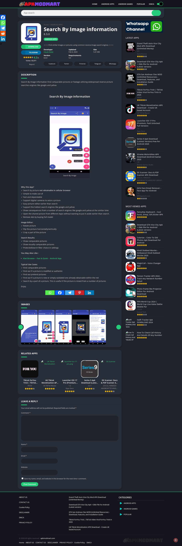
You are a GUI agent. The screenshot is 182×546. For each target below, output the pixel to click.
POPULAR (141, 4)
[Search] (156, 13)
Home (46, 24)
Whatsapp (112, 64)
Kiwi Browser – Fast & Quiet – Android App (42, 258)
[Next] (119, 327)
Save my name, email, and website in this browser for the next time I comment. (55, 478)
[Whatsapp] (50, 292)
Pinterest (82, 64)
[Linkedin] (89, 292)
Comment (25, 413)
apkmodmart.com (48, 538)
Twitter (66, 64)
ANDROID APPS (107, 4)
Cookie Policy (24, 507)
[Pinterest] (79, 292)
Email (24, 456)
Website (24, 467)
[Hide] (1, 44)
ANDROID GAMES (125, 4)
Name (24, 444)
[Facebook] (59, 292)
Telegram (97, 64)
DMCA (151, 4)
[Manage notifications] (176, 540)
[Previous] (21, 327)
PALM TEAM (48, 52)
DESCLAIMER (24, 512)
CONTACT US (24, 502)
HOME (94, 4)
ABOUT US (23, 497)
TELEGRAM (33, 52)
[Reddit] (3, 33)
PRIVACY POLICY (25, 522)
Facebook (52, 64)
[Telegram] (69, 292)
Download (33, 47)
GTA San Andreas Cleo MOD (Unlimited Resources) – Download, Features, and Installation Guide (89, 513)
